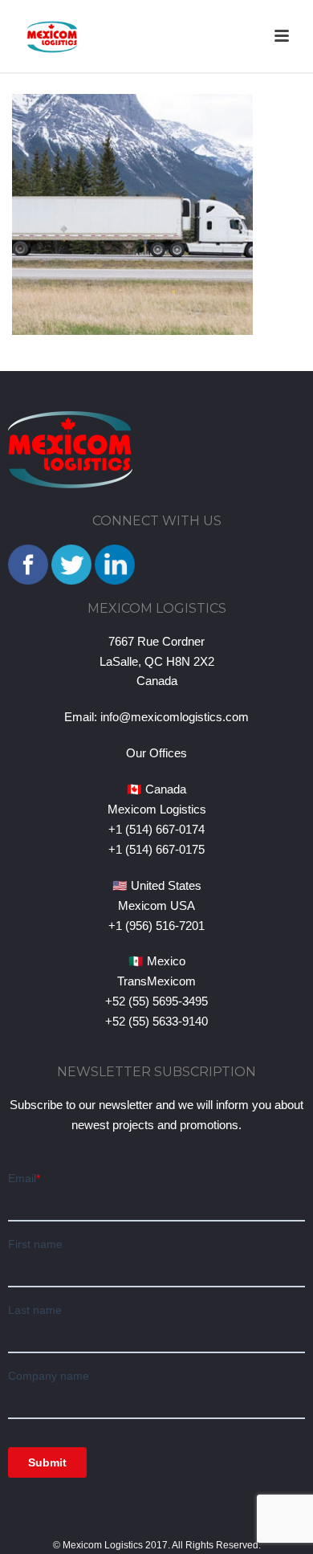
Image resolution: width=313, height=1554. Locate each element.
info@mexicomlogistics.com (174, 717)
